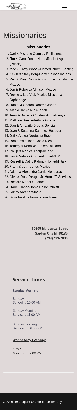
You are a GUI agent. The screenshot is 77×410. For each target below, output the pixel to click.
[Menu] (64, 6)
